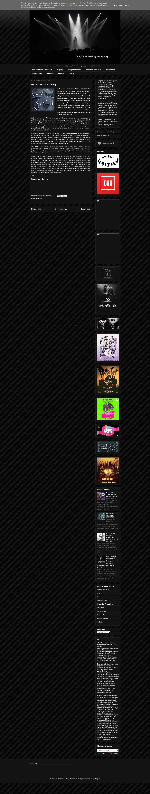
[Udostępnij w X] (62, 196)
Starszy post (85, 209)
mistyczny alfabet (74, 70)
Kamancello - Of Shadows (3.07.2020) (111, 515)
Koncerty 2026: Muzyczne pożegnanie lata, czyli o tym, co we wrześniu (112, 537)
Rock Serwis (101, 611)
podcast (61, 73)
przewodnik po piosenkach (42, 70)
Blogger (97, 779)
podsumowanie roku (93, 70)
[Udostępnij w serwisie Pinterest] (66, 196)
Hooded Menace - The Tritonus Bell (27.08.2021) (112, 494)
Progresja (100, 608)
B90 (98, 597)
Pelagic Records (102, 618)
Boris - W (45, 179)
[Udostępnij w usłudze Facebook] (64, 196)
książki (71, 73)
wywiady (83, 66)
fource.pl (100, 593)
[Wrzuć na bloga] (60, 196)
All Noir (99, 622)
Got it (127, 5)
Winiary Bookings (103, 590)
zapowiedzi (36, 66)
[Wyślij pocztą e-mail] (58, 196)
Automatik (100, 615)
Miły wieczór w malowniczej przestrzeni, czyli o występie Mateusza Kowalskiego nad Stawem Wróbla (107, 561)
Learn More (118, 5)
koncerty (49, 73)
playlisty (60, 70)
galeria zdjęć (70, 66)
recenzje (48, 66)
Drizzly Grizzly (102, 600)
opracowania (96, 66)
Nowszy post (36, 209)
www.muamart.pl (103, 135)
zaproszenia (110, 70)
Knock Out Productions (105, 604)
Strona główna (61, 209)
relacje (58, 66)
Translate (114, 753)
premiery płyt (37, 73)
